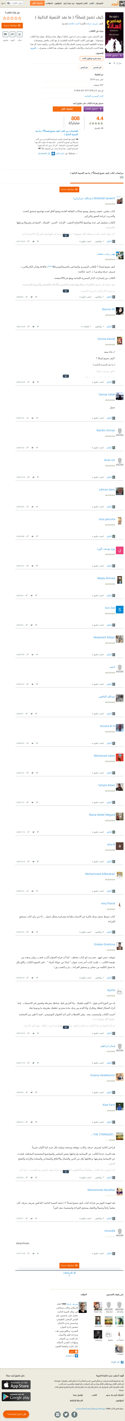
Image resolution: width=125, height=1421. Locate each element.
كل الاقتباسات (44, 153)
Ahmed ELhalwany (98, 1340)
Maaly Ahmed (98, 1326)
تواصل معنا (78, 1395)
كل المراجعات (69, 1272)
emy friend (119, 1340)
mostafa (109, 1230)
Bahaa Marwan (108, 1312)
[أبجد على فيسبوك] (74, 1415)
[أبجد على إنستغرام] (57, 1415)
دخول (3, 3)
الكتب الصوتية (82, 3)
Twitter (109, 62)
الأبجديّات (99, 3)
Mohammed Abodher (101, 1190)
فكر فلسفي (97, 67)
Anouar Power (119, 1354)
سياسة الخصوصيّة (99, 1408)
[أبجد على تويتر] (66, 1415)
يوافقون (99, 241)
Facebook (114, 62)
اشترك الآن (67, 109)
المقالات (49, 3)
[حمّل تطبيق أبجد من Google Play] (16, 1397)
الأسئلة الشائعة (76, 1400)
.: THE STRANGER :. (108, 1326)
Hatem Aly (98, 1312)
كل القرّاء (115, 1361)
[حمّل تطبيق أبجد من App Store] (16, 1385)
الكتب (91, 3)
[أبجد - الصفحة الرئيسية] (114, 3)
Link (28, 240)
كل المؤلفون (69, 1355)
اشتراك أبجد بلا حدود (114, 1395)
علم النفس (84, 67)
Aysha (110, 1340)
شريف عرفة (92, 23)
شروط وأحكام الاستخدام (84, 1408)
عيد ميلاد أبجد (68, 3)
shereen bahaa (119, 1326)
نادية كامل (60, 153)
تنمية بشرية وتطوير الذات (91, 58)
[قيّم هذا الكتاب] (12, 18)
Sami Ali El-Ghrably (119, 1312)
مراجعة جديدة (10, 25)
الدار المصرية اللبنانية (94, 95)
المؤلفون (58, 3)
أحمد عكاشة (74, 23)
